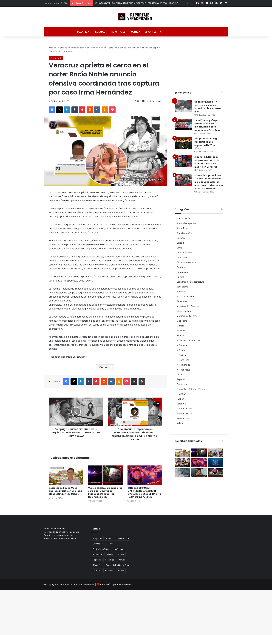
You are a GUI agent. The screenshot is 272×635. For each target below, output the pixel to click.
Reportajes (118, 31)
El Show (181, 291)
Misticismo (182, 321)
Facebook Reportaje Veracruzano (60, 538)
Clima (179, 247)
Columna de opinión (187, 262)
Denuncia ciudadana (189, 340)
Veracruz (106, 367)
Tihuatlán (181, 394)
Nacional (181, 330)
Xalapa (180, 423)
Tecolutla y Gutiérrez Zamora (191, 389)
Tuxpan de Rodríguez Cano (117, 565)
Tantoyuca (182, 384)
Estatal (100, 31)
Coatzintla (182, 257)
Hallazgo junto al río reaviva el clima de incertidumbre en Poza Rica (207, 106)
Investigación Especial (188, 306)
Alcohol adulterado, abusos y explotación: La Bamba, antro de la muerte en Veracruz (208, 161)
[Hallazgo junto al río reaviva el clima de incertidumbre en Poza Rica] (183, 106)
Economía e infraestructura (190, 282)
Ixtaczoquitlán (184, 311)
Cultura (180, 277)
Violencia (109, 570)
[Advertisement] (199, 61)
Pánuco (122, 560)
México (109, 554)
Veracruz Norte (184, 413)
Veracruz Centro (185, 408)
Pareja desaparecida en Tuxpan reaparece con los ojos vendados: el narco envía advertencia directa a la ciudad (208, 182)
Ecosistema (182, 286)
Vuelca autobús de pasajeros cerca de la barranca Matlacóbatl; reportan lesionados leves (105, 492)
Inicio (53, 47)
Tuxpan (180, 399)
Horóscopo (118, 549)
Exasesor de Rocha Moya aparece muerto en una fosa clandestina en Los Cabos (65, 491)
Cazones (181, 238)
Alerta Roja (63, 47)
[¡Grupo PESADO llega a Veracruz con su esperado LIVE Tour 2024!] (183, 143)
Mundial (180, 325)
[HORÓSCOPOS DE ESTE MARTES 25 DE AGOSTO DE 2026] (215, 462)
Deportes (150, 31)
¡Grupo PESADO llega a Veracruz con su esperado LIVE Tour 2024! (207, 143)
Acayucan (97, 538)
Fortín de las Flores (186, 296)
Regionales (184, 364)
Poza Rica (83, 31)
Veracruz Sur (183, 418)
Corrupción (182, 272)
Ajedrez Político (184, 218)
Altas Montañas (184, 233)
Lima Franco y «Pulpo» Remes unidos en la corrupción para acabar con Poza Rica (207, 125)
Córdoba (181, 267)
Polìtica (135, 31)
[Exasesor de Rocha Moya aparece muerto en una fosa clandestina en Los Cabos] (66, 475)
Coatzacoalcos (184, 252)
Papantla (181, 379)
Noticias (181, 335)
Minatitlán (97, 554)
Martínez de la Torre (187, 316)
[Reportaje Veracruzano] (136, 17)
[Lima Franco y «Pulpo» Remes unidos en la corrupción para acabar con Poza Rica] (183, 124)
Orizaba (180, 374)
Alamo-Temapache (186, 223)
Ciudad (180, 243)
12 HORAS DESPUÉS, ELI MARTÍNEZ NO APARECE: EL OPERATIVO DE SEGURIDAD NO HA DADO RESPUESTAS (148, 3)
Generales (182, 301)
